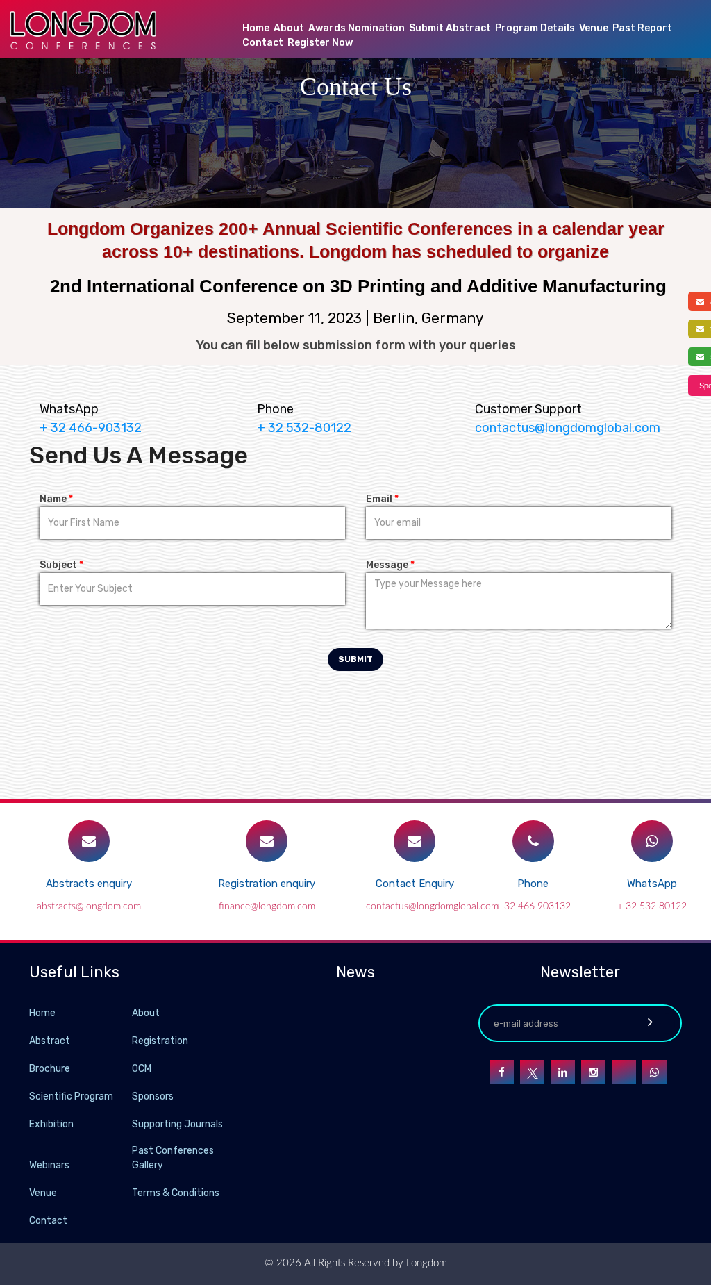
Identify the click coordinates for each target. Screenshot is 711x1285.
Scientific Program (71, 1096)
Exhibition (51, 1124)
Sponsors (153, 1096)
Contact (262, 43)
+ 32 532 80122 (652, 906)
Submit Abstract (450, 28)
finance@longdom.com (267, 906)
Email (382, 499)
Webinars (49, 1165)
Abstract (49, 1041)
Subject (61, 565)
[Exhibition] (130, 1123)
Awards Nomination (356, 28)
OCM (141, 1069)
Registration (160, 1041)
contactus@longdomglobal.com (567, 428)
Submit (355, 659)
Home (255, 28)
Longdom (425, 1263)
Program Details (535, 28)
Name (56, 499)
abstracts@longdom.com (89, 906)
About (289, 28)
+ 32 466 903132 (533, 906)
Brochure (49, 1069)
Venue (593, 28)
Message (390, 565)
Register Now (320, 43)
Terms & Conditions (175, 1193)
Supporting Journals (177, 1124)
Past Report (642, 28)
